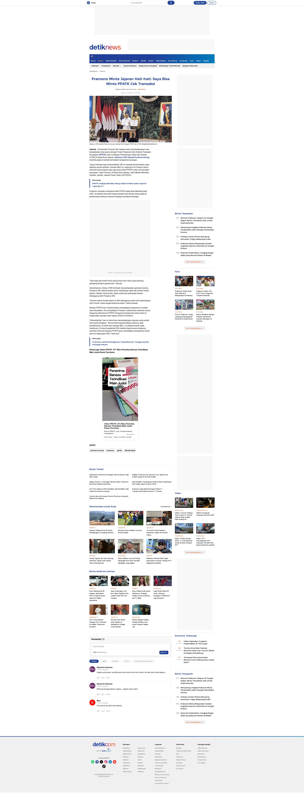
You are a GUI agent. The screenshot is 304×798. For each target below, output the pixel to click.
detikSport (126, 763)
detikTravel (141, 748)
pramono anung (97, 450)
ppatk (119, 450)
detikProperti (127, 771)
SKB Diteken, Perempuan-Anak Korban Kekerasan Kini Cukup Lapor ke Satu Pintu (151, 483)
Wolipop (140, 757)
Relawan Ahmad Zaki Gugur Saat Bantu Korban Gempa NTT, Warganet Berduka (159, 560)
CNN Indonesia (202, 748)
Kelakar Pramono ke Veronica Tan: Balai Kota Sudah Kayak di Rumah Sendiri (150, 476)
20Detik (140, 763)
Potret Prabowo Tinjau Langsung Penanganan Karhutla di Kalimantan (184, 316)
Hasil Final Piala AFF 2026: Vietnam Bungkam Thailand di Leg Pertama (162, 594)
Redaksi (179, 748)
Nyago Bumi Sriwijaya (148, 66)
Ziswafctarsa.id (160, 771)
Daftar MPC (200, 3)
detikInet (126, 757)
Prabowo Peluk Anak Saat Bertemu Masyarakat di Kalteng (183, 293)
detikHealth (141, 754)
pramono (110, 450)
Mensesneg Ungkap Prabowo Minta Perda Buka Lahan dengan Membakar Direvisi (197, 229)
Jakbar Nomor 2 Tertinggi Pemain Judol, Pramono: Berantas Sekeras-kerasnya (109, 483)
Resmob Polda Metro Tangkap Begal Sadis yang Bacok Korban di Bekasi (197, 254)
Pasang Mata (159, 751)
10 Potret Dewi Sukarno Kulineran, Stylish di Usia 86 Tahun (156, 532)
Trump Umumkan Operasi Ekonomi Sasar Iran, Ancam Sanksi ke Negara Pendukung (199, 650)
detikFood (141, 751)
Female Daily (202, 760)
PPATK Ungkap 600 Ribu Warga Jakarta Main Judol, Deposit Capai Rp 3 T (119, 184)
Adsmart (95, 66)
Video (198, 61)
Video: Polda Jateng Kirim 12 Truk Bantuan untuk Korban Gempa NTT (183, 542)
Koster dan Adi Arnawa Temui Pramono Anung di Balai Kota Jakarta (108, 497)
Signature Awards (161, 760)
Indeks (206, 61)
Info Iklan (179, 763)
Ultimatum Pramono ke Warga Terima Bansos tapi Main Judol (109, 476)
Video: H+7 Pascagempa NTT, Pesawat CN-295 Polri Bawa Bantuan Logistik (205, 542)
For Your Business (161, 777)
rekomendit (159, 780)
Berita (100, 61)
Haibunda (201, 754)
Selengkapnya (165, 506)
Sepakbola (126, 765)
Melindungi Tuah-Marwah (169, 66)
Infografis (183, 61)
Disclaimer (179, 768)
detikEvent (158, 757)
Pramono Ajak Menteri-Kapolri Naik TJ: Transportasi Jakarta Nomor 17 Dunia (147, 490)
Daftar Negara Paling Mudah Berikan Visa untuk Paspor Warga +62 (140, 623)
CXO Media (201, 763)
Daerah (116, 66)
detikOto (126, 768)
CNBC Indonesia (203, 751)
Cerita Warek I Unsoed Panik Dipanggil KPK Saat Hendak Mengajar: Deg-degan (129, 560)
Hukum (135, 61)
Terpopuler (106, 66)
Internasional (124, 61)
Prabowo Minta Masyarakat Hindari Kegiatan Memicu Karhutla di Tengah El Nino (197, 246)
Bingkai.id (158, 768)
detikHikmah (142, 768)
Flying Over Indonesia (162, 774)
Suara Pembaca (130, 66)
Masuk (211, 3)
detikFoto (141, 765)
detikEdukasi (127, 751)
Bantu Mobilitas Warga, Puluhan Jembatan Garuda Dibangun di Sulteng (205, 317)
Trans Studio (159, 765)
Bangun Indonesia (190, 66)
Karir (177, 754)
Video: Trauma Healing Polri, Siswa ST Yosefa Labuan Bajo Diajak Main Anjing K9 (183, 516)
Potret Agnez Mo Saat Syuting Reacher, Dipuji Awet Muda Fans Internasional (101, 560)
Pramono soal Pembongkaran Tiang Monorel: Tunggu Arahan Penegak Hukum (120, 343)
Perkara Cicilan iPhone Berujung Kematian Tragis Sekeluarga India (195, 238)
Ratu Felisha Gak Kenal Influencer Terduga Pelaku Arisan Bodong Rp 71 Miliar (141, 594)
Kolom (151, 61)
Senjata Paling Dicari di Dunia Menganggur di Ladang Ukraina (101, 531)
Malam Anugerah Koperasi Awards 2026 (205, 514)
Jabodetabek (111, 61)
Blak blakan (161, 61)
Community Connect (162, 783)
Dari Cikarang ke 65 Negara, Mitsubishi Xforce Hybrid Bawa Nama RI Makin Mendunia (97, 595)
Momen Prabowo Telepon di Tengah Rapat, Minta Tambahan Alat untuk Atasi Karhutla (197, 220)
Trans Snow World (161, 763)
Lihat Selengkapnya (193, 262)
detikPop (141, 771)
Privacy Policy (181, 765)
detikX (143, 61)
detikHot (125, 760)
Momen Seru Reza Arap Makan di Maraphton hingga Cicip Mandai (118, 623)
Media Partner (181, 760)
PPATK (102, 154)
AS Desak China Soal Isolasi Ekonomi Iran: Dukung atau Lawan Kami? (199, 660)
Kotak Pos (179, 757)
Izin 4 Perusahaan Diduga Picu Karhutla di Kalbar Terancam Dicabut (97, 623)
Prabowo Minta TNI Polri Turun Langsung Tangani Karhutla (204, 293)
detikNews (93, 71)
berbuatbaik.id (160, 748)
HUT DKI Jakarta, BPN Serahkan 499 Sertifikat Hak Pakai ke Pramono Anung (109, 490)
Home (93, 61)
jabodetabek (130, 450)
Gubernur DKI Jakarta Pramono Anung (131, 157)
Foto (192, 61)
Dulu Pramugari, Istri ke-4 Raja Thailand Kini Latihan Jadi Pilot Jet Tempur (119, 594)
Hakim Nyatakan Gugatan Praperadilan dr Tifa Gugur (196, 642)
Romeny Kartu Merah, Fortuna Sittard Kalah (130, 531)
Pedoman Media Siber (183, 751)
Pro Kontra (172, 61)
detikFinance (127, 754)
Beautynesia (202, 757)
